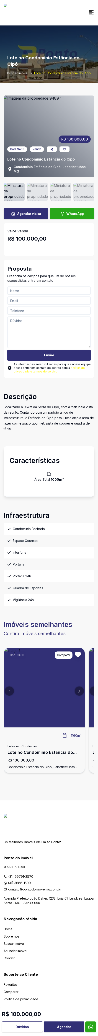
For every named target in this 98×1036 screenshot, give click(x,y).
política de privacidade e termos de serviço (49, 369)
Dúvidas (22, 1027)
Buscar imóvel (17, 73)
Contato (9, 958)
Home (8, 929)
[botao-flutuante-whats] (90, 1026)
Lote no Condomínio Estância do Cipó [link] (62, 73)
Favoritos (11, 984)
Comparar (11, 992)
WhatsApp (75, 214)
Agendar (64, 1027)
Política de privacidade (21, 999)
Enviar (49, 355)
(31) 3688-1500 (19, 883)
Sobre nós (11, 936)
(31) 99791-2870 (20, 876)
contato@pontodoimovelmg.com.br (34, 889)
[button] (9, 691)
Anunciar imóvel (15, 951)
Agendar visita (29, 214)
